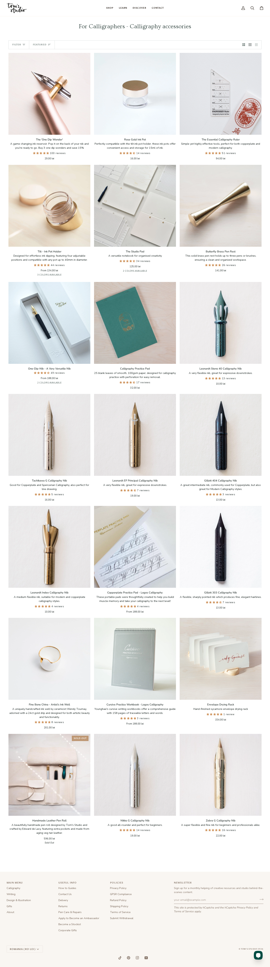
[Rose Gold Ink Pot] (135, 94)
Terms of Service (184, 911)
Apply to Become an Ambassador (78, 918)
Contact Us (65, 894)
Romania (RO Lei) (23, 949)
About (10, 912)
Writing (11, 894)
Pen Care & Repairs (70, 912)
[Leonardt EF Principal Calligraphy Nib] (135, 435)
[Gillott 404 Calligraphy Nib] (221, 435)
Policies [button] (116, 882)
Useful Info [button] (67, 882)
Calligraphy (13, 888)
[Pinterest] (128, 957)
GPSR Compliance (121, 894)
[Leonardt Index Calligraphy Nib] (49, 547)
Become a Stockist (69, 924)
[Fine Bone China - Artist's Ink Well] (49, 659)
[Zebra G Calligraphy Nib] (221, 775)
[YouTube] (146, 957)
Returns (63, 906)
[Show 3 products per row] (250, 45)
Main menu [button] (15, 882)
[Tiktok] (119, 957)
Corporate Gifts (67, 930)
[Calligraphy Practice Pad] (135, 323)
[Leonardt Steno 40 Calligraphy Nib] (221, 323)
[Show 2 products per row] (244, 45)
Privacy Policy (245, 907)
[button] (109, 8)
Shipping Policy (119, 906)
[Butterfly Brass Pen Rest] (221, 206)
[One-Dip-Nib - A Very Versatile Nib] (49, 323)
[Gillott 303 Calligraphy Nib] (221, 547)
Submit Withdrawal (121, 918)
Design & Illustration (19, 900)
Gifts (9, 906)
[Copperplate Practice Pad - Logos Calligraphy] (135, 547)
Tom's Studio (249, 949)
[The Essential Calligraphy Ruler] (221, 94)
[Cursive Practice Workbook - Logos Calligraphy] (135, 659)
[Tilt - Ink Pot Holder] (49, 206)
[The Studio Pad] (135, 206)
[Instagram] (137, 957)
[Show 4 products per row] (257, 45)
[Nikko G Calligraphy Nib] (135, 775)
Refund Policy (118, 900)
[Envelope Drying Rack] (221, 659)
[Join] (260, 899)
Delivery (63, 900)
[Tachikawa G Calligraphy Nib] (49, 435)
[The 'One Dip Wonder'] (49, 94)
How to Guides (67, 888)
